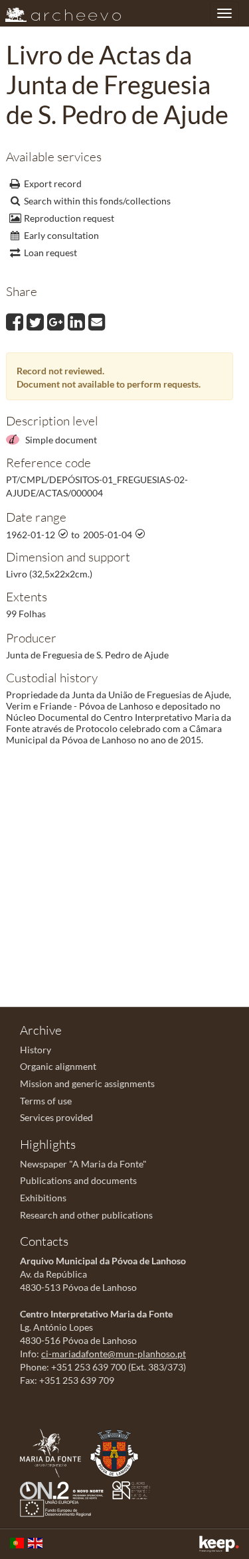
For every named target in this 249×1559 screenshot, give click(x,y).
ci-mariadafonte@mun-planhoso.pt (113, 1353)
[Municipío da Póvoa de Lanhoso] (117, 1451)
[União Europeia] (59, 1507)
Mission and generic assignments (87, 1083)
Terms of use (46, 1100)
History (35, 1049)
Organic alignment (58, 1066)
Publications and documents (78, 1180)
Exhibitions (43, 1197)
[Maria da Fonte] (54, 1451)
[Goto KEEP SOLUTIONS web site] (219, 1544)
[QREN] (134, 1489)
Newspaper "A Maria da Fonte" (83, 1163)
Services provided (56, 1117)
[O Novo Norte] (65, 1489)
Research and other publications (86, 1215)
